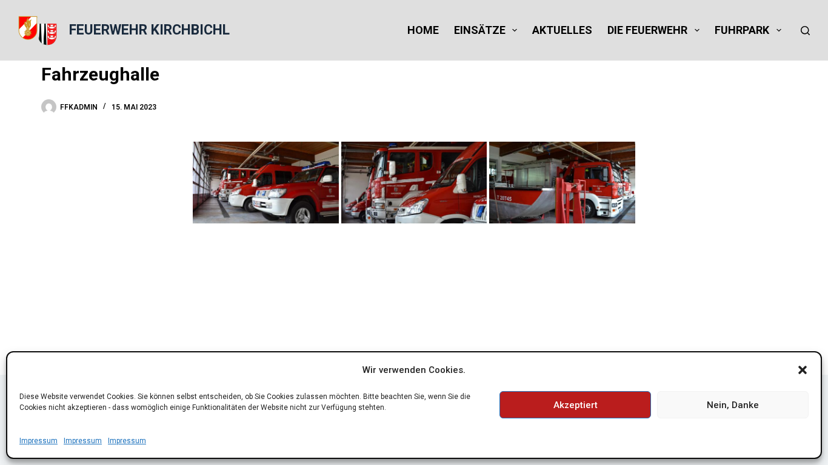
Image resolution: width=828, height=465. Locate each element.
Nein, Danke (733, 405)
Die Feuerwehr (647, 30)
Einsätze (480, 30)
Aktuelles (562, 30)
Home (423, 30)
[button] (802, 370)
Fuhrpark (742, 30)
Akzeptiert (575, 405)
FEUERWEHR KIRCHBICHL (149, 30)
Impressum (38, 441)
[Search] (805, 30)
